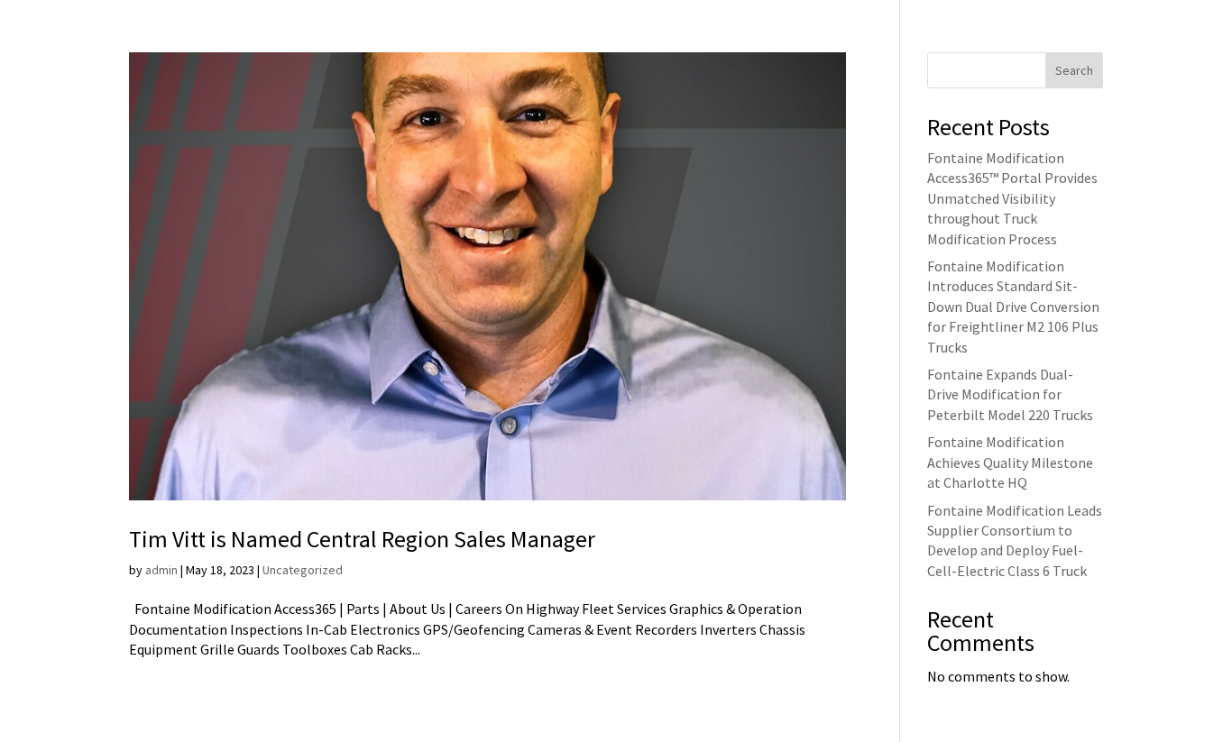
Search (1074, 70)
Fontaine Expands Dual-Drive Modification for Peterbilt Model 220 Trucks (1010, 394)
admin (161, 570)
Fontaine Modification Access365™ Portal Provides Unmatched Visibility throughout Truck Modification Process (1012, 198)
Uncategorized (302, 570)
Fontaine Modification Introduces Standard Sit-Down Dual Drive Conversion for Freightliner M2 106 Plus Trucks (1013, 306)
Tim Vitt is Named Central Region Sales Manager (362, 539)
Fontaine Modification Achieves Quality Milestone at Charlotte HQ (1010, 462)
